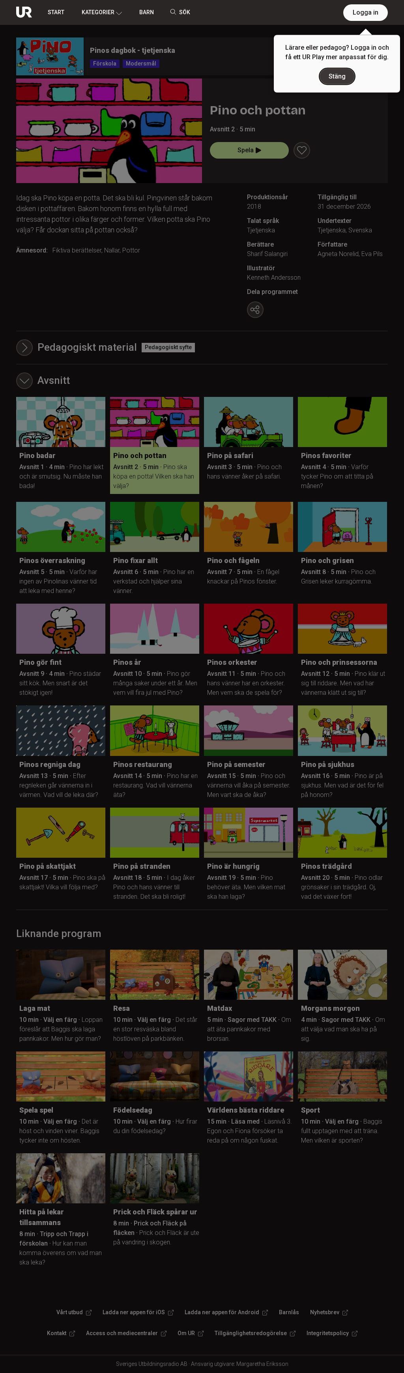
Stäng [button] (337, 76)
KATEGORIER (98, 12)
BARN (146, 12)
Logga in (365, 12)
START (56, 12)
